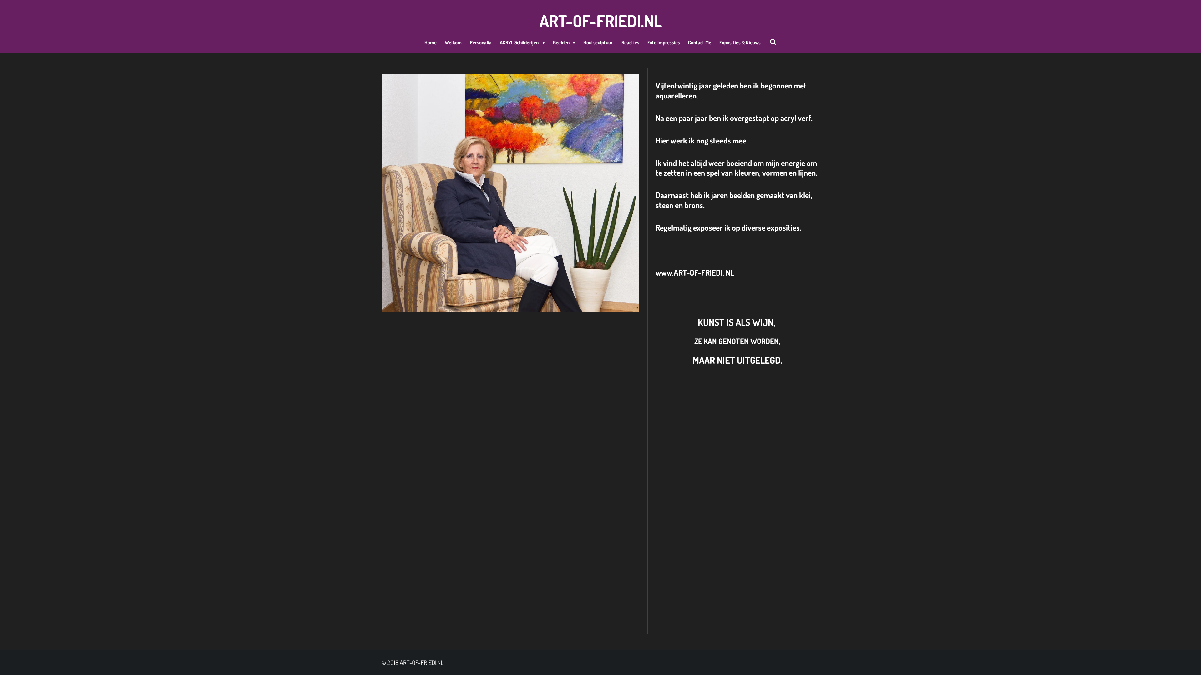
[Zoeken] (773, 42)
